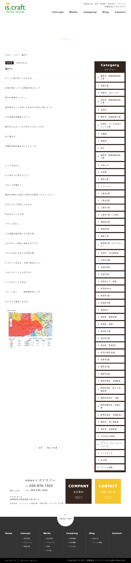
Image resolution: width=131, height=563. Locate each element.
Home (8, 533)
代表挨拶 (72, 538)
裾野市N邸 (105, 373)
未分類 (104, 460)
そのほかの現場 (108, 436)
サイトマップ (10, 560)
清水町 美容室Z (108, 345)
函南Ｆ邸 (105, 236)
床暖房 (104, 141)
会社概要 (72, 542)
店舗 (48, 546)
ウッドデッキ (107, 453)
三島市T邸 (105, 207)
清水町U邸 (105, 338)
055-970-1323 (41, 485)
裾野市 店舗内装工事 (111, 117)
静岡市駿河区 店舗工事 (111, 406)
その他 (48, 550)
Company (72, 533)
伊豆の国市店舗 (108, 352)
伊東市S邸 (105, 359)
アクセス (72, 546)
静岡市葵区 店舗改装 (111, 381)
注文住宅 (27, 538)
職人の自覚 (52, 447)
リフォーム (106, 186)
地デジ (9, 68)
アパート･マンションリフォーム (111, 444)
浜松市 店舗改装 (109, 429)
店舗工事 (105, 85)
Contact (117, 533)
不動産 (104, 133)
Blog (92, 533)
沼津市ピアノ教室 (109, 281)
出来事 (104, 172)
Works (47, 533)
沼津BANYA (106, 288)
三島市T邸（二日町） (110, 214)
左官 (40, 447)
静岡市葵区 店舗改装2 (111, 414)
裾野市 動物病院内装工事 (111, 156)
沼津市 (104, 109)
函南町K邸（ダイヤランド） (111, 244)
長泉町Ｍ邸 (106, 302)
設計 (103, 148)
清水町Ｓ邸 (106, 331)
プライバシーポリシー (29, 560)
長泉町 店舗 (107, 324)
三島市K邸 (105, 193)
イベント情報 (107, 467)
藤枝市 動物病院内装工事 (111, 77)
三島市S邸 (105, 200)
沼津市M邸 (105, 260)
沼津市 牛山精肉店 (110, 253)
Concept (25, 533)
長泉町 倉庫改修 (109, 317)
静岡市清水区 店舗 (110, 397)
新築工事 (105, 179)
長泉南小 (105, 309)
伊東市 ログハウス (110, 92)
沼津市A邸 (105, 267)
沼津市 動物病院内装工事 (111, 101)
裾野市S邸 (105, 366)
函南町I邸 (105, 229)
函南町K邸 (105, 221)
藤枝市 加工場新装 (110, 422)
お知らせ (105, 165)
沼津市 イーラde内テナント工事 (111, 125)
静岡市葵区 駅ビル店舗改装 (111, 389)
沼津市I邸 (105, 274)
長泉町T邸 (105, 295)
